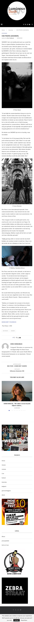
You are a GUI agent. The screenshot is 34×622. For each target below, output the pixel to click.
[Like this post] (14, 337)
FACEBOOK (13, 322)
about (3, 495)
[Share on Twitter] (18, 337)
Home (3, 30)
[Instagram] (27, 24)
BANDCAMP (5, 322)
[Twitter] (25, 24)
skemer (13, 330)
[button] (3, 395)
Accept (16, 620)
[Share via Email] (20, 337)
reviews (4, 469)
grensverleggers (6, 490)
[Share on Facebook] (16, 337)
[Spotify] (29, 24)
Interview (10, 30)
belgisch (4, 486)
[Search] (32, 24)
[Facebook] (23, 24)
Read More (24, 620)
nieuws (4, 465)
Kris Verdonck (10, 38)
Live (3, 473)
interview (4, 482)
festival (4, 478)
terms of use (5, 545)
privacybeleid (5, 540)
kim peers (5, 330)
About (3, 536)
